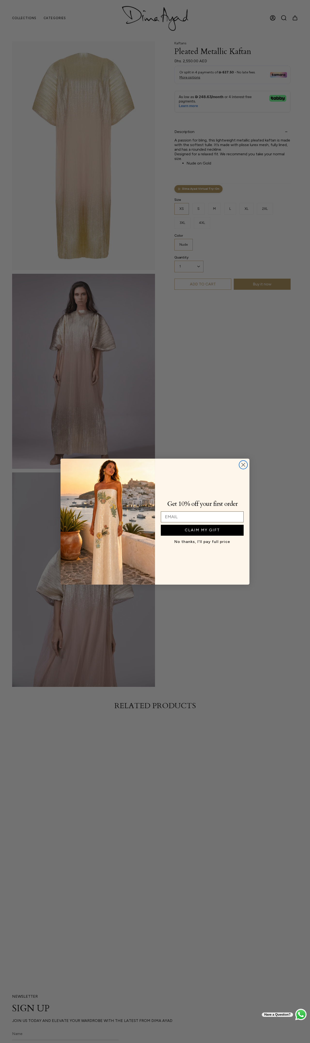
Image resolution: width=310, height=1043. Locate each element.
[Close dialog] (243, 465)
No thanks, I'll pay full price (202, 541)
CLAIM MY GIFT (202, 530)
